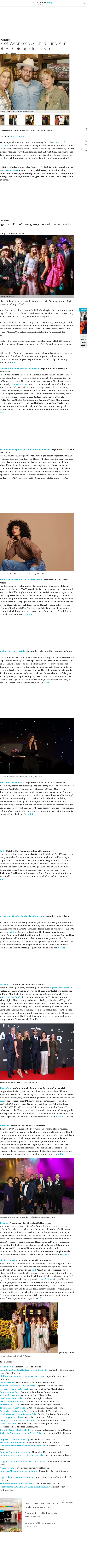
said (34, 1269)
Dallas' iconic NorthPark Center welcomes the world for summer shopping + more (41, 1505)
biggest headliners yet (60, 987)
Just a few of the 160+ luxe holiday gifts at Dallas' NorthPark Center (40, 1525)
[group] (13, 120)
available (60, 1116)
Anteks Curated (17, 136)
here (14, 362)
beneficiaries (46, 1279)
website (28, 614)
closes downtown (19, 384)
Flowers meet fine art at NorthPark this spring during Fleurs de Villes (41, 1515)
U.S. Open (13, 932)
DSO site (47, 682)
